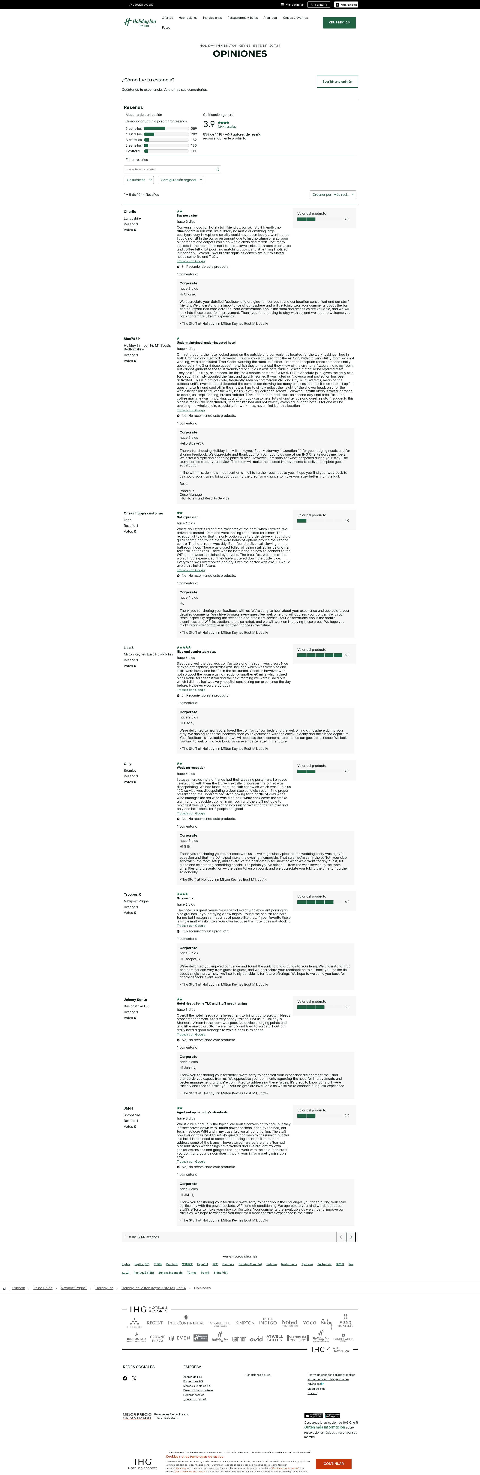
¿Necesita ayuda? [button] (141, 4)
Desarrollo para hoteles (198, 1390)
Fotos (166, 27)
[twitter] (134, 1378)
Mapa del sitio (317, 1388)
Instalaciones (212, 17)
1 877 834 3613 (166, 1418)
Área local (270, 17)
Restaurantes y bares (242, 17)
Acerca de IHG (192, 1376)
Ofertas (167, 17)
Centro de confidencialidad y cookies (331, 1374)
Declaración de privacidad (190, 1471)
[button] (346, 4)
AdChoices (314, 1383)
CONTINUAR (334, 1463)
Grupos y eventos (295, 17)
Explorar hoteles (193, 1394)
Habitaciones (188, 17)
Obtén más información (324, 1427)
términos (181, 1468)
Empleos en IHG (193, 1381)
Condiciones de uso (257, 1374)
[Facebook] (126, 1378)
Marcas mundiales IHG (197, 1385)
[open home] (6, 1288)
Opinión (312, 1393)
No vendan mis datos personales (328, 1379)
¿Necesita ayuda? (194, 1399)
